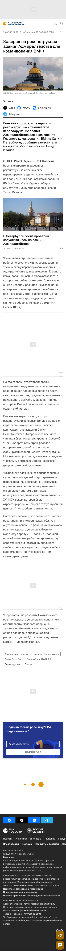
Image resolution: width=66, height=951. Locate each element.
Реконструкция (12, 664)
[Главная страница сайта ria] (3, 23)
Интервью (35, 838)
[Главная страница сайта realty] (19, 23)
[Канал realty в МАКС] (9, 820)
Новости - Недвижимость (46, 654)
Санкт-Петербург (13, 659)
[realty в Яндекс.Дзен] (22, 820)
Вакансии (8, 857)
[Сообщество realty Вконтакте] (34, 820)
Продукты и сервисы (47, 844)
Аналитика (21, 838)
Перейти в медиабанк (45, 93)
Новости (7, 838)
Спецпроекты (11, 844)
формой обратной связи (33, 910)
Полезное (50, 838)
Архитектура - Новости (16, 654)
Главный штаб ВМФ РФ (39, 659)
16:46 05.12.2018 (12, 32)
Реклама (27, 844)
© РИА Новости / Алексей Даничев (18, 93)
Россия (28, 664)
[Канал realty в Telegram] (47, 820)
